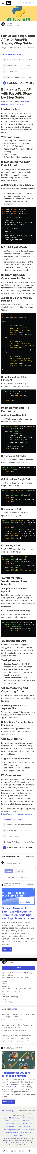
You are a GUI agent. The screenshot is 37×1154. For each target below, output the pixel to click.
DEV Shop (25, 1130)
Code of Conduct (12, 877)
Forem (10, 1138)
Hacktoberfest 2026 (12, 1087)
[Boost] (28, 1151)
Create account (28, 3)
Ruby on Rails (23, 1143)
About (20, 1127)
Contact (27, 1127)
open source (21, 1138)
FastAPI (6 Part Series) (13, 54)
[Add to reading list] (21, 1151)
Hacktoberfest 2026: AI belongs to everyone (16, 1074)
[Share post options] (34, 1151)
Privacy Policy (24, 1132)
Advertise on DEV (9, 1124)
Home (5, 1118)
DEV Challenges (14, 1118)
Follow (18, 968)
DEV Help (26, 1121)
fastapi (13, 48)
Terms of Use (18, 1135)
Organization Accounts (24, 1124)
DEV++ (24, 1118)
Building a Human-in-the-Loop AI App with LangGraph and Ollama (18, 1016)
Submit (9, 871)
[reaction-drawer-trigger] (5, 1151)
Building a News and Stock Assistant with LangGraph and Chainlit (17, 1027)
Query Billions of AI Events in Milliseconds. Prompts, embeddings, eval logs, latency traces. (18, 913)
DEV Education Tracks (13, 1121)
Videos (30, 1118)
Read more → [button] (8, 1102)
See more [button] (7, 949)
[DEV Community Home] (8, 3)
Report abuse (25, 877)
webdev (21, 48)
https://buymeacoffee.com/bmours (16, 814)
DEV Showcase (11, 1127)
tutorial (30, 48)
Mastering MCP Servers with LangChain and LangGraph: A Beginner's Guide (16, 1038)
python (5, 48)
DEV (10, 1140)
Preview (20, 871)
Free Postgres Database (11, 1130)
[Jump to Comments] (13, 1151)
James (9, 23)
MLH (32, 1130)
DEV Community (7, 1111)
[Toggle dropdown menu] (34, 884)
